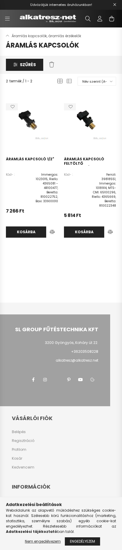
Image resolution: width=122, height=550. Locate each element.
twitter (57, 380)
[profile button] (100, 19)
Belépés (19, 432)
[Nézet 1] (59, 81)
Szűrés (28, 65)
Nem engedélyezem (43, 541)
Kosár (17, 458)
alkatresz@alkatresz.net (77, 360)
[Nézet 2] (69, 81)
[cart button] (112, 19)
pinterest (69, 380)
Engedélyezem (82, 541)
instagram (45, 380)
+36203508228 (84, 351)
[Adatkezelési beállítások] (92, 380)
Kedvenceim (23, 467)
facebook (33, 380)
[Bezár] (114, 4)
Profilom (19, 450)
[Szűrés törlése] (52, 65)
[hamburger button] (7, 19)
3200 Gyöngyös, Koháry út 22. (71, 342)
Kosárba (26, 231)
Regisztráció (23, 441)
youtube (80, 380)
